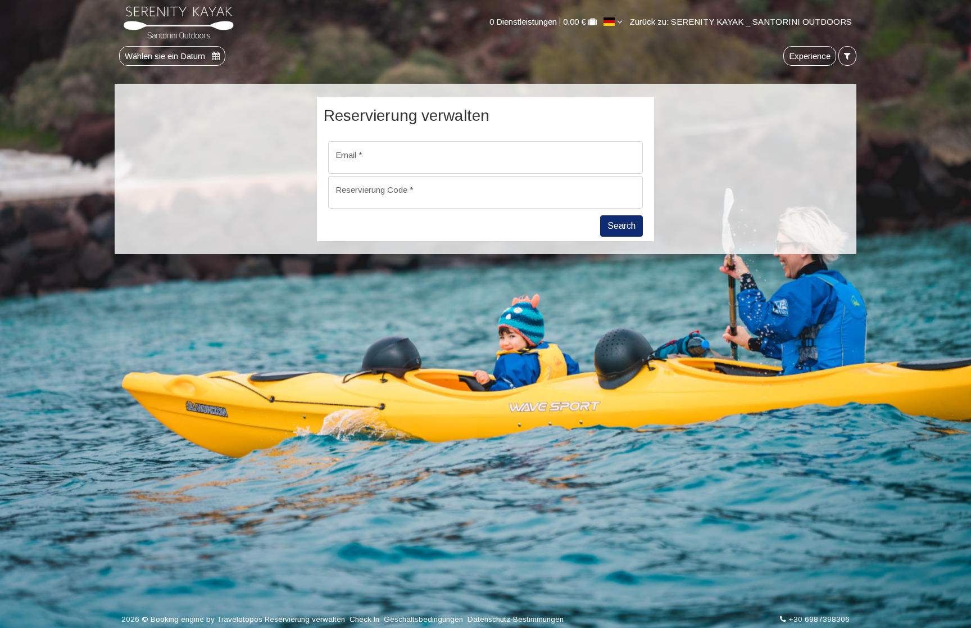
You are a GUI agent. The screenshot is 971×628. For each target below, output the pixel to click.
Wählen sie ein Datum (166, 56)
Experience (810, 56)
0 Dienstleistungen (523, 21)
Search (621, 226)
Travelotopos (239, 619)
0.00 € (574, 21)
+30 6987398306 (819, 619)
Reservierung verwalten (305, 619)
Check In (364, 619)
